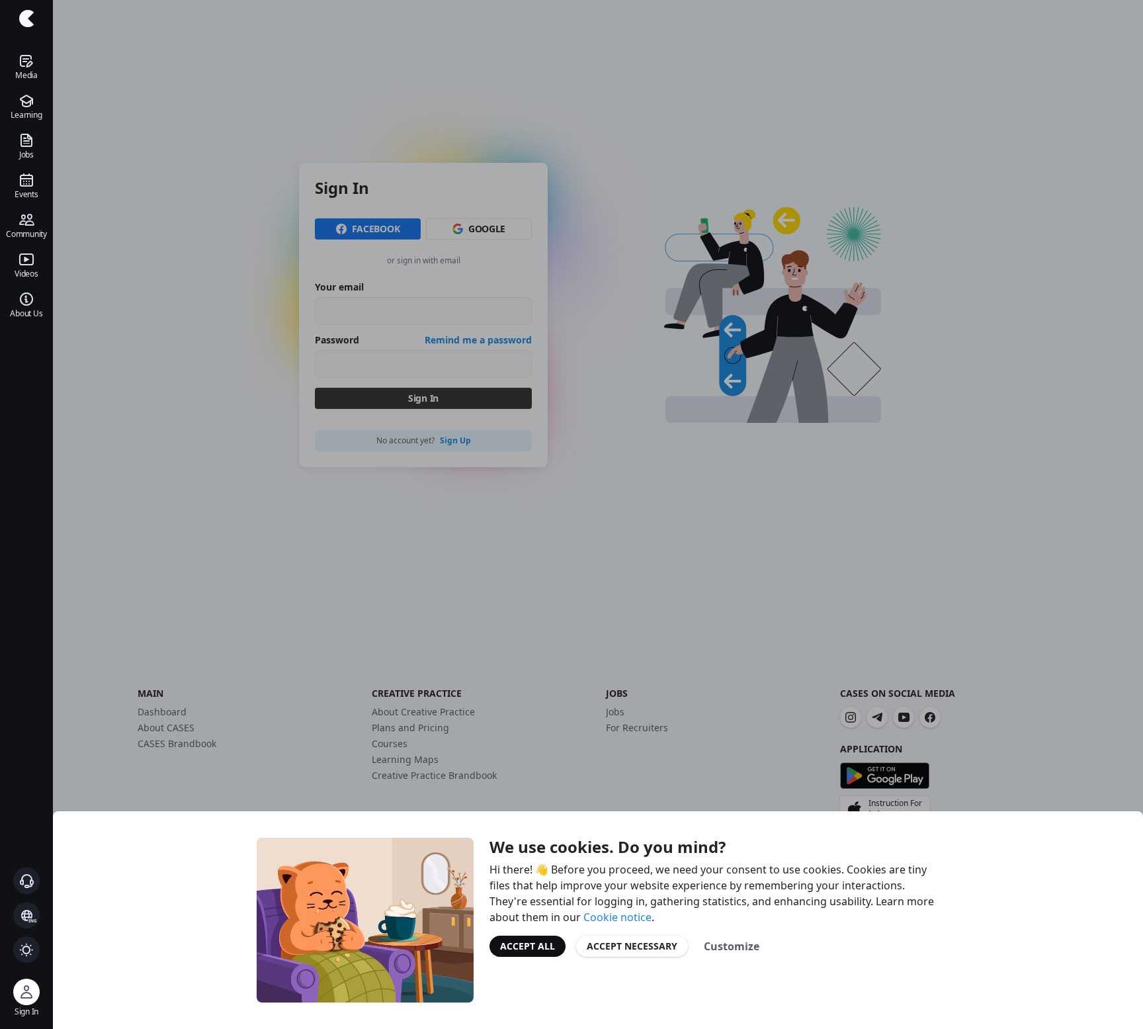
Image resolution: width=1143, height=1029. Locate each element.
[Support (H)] (26, 881)
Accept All (527, 946)
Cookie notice (617, 917)
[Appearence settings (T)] (26, 949)
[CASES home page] (26, 18)
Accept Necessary (632, 946)
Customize (731, 946)
